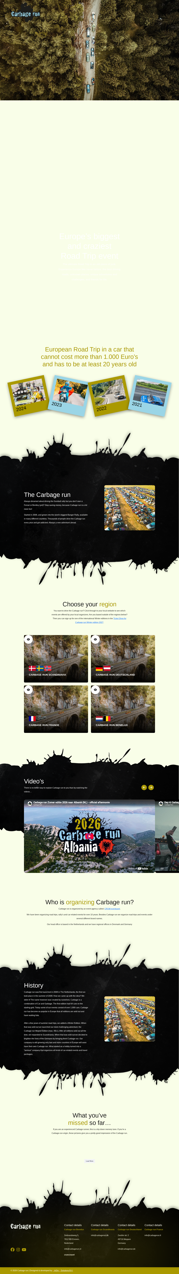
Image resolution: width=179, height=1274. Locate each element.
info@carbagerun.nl (72, 1249)
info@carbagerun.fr (153, 1235)
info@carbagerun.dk (99, 1235)
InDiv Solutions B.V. (63, 1271)
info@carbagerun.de (126, 1249)
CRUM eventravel (112, 909)
